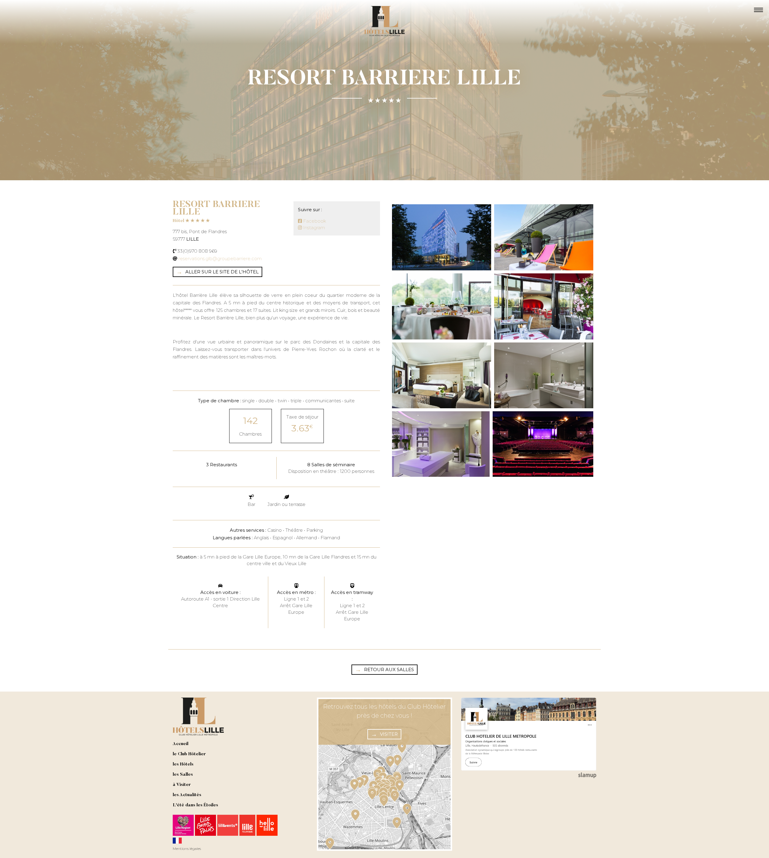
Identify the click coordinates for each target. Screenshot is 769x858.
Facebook (314, 221)
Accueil (180, 744)
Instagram (313, 227)
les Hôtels (183, 764)
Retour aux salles (389, 669)
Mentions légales (187, 848)
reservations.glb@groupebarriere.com (220, 258)
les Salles (183, 774)
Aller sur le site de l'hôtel (222, 272)
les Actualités (187, 795)
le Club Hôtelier (189, 754)
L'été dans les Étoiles (195, 805)
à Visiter (182, 785)
